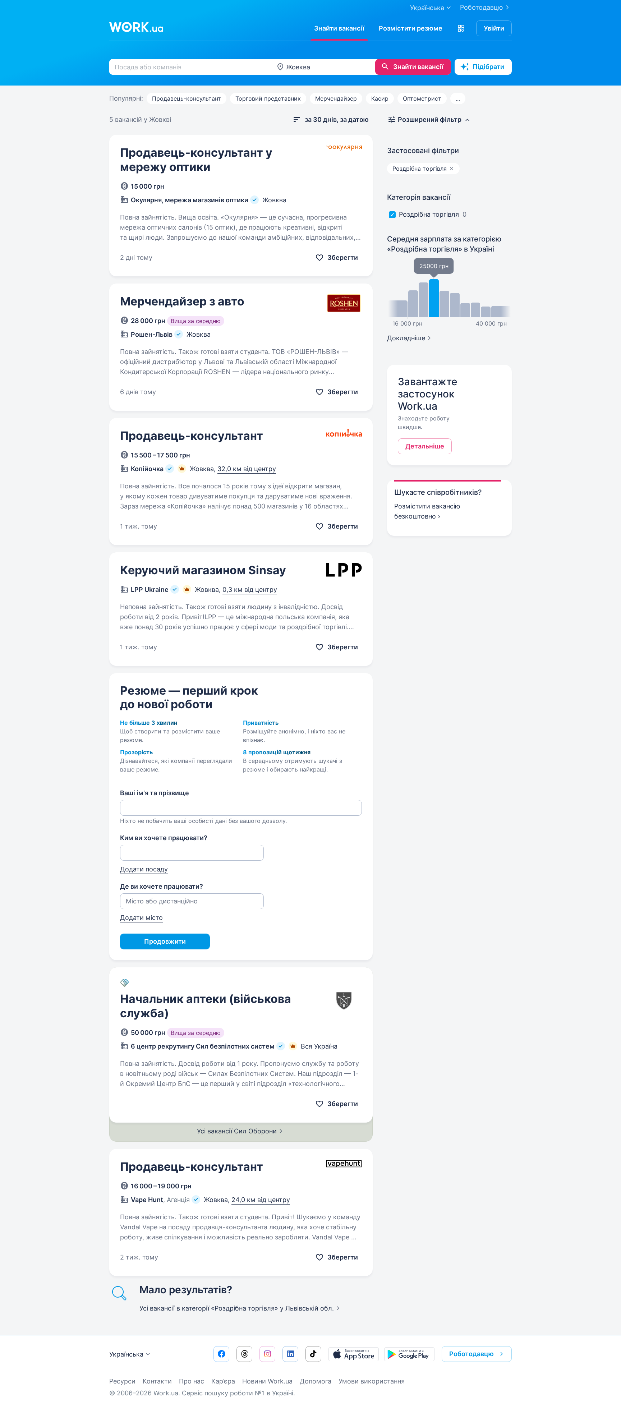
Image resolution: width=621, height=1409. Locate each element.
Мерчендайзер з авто (182, 301)
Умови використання (372, 1381)
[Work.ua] (136, 27)
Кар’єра (223, 1381)
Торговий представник (268, 98)
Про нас (191, 1381)
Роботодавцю (481, 7)
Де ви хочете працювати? (161, 886)
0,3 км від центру (249, 589)
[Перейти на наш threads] (244, 1354)
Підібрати (488, 66)
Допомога (315, 1381)
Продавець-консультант (186, 98)
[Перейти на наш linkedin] (290, 1354)
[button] (461, 28)
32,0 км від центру (246, 469)
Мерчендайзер (336, 98)
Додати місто (141, 917)
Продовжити (165, 941)
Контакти (157, 1381)
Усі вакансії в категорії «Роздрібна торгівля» (236, 1308)
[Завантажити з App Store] (353, 1354)
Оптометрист (422, 98)
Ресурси (122, 1381)
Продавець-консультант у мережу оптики (196, 160)
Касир (379, 98)
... (458, 98)
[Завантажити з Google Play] (409, 1354)
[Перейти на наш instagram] (267, 1354)
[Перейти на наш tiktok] (313, 1354)
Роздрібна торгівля (429, 214)
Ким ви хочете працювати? (163, 838)
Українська (126, 1354)
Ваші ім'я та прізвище (154, 793)
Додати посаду (144, 869)
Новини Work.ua (267, 1381)
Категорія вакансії (418, 197)
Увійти (494, 28)
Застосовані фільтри (423, 150)
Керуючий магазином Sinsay (203, 570)
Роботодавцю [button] (471, 1354)
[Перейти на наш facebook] (221, 1354)
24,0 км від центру (260, 1199)
